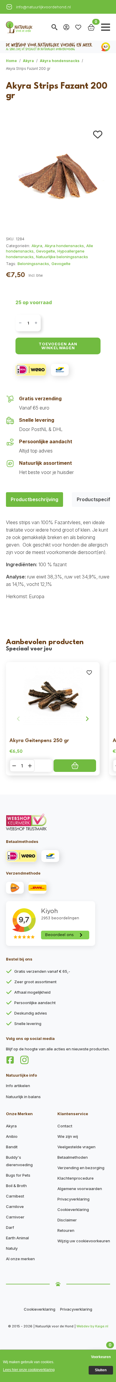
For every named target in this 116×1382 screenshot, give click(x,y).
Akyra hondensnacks (59, 61)
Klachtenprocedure (75, 1178)
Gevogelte (45, 251)
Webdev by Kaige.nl (92, 1326)
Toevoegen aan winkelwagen (58, 345)
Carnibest (15, 1196)
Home (11, 61)
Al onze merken (20, 1258)
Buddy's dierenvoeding (19, 1161)
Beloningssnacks (33, 263)
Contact (64, 1126)
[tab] (34, 499)
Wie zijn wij (67, 1136)
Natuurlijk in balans (23, 1096)
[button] (97, 134)
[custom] (10, 1060)
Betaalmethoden (72, 1157)
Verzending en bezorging (80, 1167)
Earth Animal (17, 1237)
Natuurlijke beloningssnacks (62, 256)
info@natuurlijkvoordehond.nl (43, 7)
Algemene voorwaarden (79, 1188)
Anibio (12, 1136)
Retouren (65, 1230)
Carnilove (15, 1206)
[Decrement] (20, 322)
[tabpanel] (58, 559)
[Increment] (36, 322)
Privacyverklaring (73, 1199)
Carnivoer (15, 1217)
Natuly (12, 1248)
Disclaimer (67, 1220)
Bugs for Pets (18, 1175)
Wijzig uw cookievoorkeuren (83, 1240)
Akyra (28, 61)
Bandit (12, 1146)
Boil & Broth (16, 1185)
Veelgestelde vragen (76, 1146)
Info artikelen (18, 1085)
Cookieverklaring (73, 1209)
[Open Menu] (105, 27)
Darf (10, 1227)
